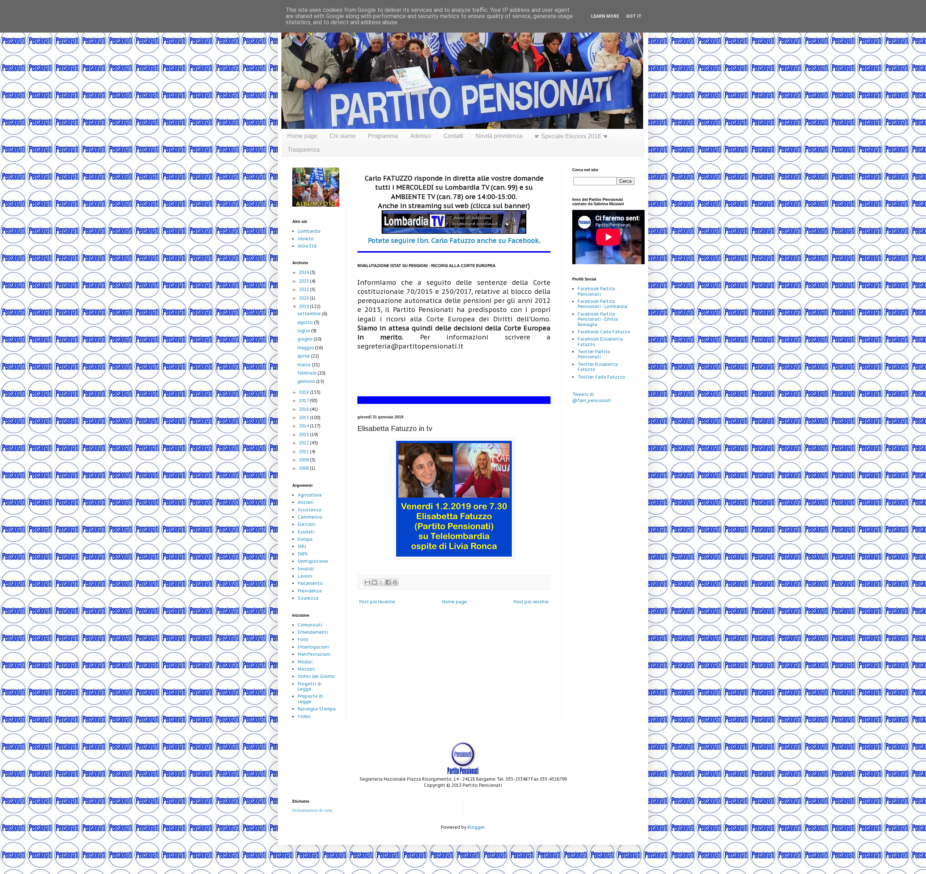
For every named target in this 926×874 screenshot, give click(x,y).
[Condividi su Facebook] (388, 582)
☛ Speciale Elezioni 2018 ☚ (571, 136)
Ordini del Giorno (316, 676)
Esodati (306, 532)
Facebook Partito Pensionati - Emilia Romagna (598, 319)
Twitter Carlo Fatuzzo (601, 377)
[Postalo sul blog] (374, 582)
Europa (305, 539)
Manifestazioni (314, 654)
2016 (304, 409)
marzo (304, 364)
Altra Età (307, 246)
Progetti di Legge (310, 686)
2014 (304, 425)
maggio (306, 347)
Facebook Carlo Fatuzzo (604, 331)
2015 (304, 417)
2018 (304, 392)
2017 (304, 400)
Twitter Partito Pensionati (594, 354)
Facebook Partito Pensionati (596, 291)
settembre (309, 313)
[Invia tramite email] (367, 582)
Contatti (453, 136)
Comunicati (310, 625)
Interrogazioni (313, 647)
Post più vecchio (531, 601)
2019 (304, 306)
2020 (304, 298)
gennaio (306, 381)
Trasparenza (304, 150)
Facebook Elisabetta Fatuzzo (600, 341)
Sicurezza (308, 598)
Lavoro (305, 576)
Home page (302, 136)
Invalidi (306, 568)
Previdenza (310, 591)
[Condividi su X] (381, 582)
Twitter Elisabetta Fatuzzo (598, 367)
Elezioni (306, 524)
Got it (634, 16)
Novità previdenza (499, 136)
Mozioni (306, 669)
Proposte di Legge (310, 698)
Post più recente (377, 601)
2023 (304, 281)
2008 (304, 468)
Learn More (605, 16)
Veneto (306, 238)
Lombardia (309, 231)
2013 (304, 434)
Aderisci (420, 136)
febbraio (307, 373)
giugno (305, 339)
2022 (304, 289)
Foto (303, 639)
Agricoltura (310, 495)
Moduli (305, 661)
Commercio (310, 517)
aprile (304, 356)
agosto (305, 322)
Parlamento (310, 583)
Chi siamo (343, 136)
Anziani (306, 502)
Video (304, 716)
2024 (304, 272)
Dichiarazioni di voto (312, 810)
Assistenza (309, 509)
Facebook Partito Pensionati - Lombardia (602, 304)
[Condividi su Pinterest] (395, 582)
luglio (304, 330)
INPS (303, 554)
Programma (383, 136)
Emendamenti (313, 632)
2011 (304, 451)
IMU (302, 546)
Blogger (475, 827)
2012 (304, 443)
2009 (304, 460)
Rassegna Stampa (317, 709)
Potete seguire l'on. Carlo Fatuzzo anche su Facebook (453, 240)
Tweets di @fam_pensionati (591, 397)
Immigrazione (313, 561)
